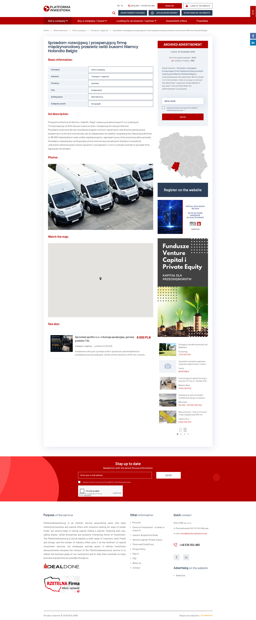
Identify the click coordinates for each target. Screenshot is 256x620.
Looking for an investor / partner (136, 20)
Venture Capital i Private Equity (147, 539)
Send (183, 116)
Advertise (180, 575)
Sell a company (57, 20)
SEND (168, 475)
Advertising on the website (197, 13)
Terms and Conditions (143, 544)
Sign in (135, 553)
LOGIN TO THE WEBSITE (200, 6)
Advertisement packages (133, 13)
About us (136, 563)
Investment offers (176, 20)
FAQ (134, 558)
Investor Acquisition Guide (145, 535)
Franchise (202, 20)
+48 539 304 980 (147, 5)
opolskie (95, 83)
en (118, 5)
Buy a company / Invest (91, 20)
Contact (136, 567)
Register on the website (183, 189)
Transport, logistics (100, 76)
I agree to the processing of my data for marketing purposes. (182, 109)
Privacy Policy (138, 549)
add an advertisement (167, 13)
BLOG (253, 12)
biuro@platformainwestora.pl (193, 533)
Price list (136, 522)
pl (122, 5)
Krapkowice (96, 90)
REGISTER (169, 6)
